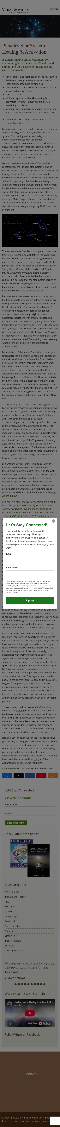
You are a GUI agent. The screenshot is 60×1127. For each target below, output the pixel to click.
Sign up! (30, 600)
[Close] (53, 521)
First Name (12, 567)
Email (9, 554)
